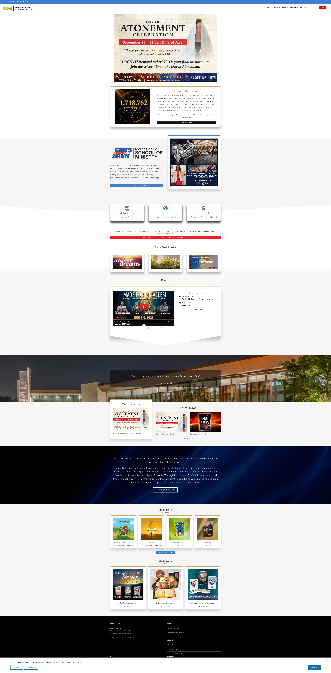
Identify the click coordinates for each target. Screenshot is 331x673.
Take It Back (207, 543)
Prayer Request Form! (129, 637)
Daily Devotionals (165, 247)
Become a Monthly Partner (176, 632)
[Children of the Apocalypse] (205, 422)
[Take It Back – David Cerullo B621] (207, 519)
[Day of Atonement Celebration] (171, 422)
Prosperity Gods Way (179, 543)
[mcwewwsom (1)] (165, 73)
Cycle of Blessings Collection (128, 603)
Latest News (188, 407)
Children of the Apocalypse (199, 434)
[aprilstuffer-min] (203, 570)
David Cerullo (180, 545)
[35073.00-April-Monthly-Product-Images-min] (165, 570)
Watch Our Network (174, 645)
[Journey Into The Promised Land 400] (165, 255)
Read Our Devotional (174, 628)
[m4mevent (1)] (143, 292)
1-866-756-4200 (34, 2)
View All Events (198, 309)
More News (188, 439)
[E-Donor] (165, 43)
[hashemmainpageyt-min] (203, 255)
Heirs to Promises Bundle (165, 603)
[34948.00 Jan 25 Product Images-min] (128, 570)
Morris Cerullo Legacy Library (126, 545)
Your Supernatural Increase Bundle (202, 603)
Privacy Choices (31, 667)
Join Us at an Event (173, 649)
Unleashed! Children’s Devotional (123, 543)
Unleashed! (151, 543)
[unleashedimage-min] (151, 519)
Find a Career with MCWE (175, 654)
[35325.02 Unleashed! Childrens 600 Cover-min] (123, 519)
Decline (17, 667)
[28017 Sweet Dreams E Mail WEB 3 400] (127, 255)
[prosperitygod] (179, 519)
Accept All (314, 667)
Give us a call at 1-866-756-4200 (120, 631)
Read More (79, 662)
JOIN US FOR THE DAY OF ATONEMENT (127, 433)
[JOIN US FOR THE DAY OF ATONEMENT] (131, 419)
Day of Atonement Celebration (167, 434)
